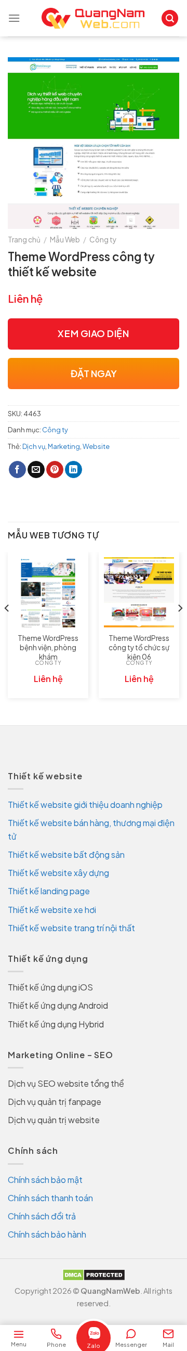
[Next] (180, 629)
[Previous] (7, 629)
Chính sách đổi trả (42, 1216)
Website (96, 446)
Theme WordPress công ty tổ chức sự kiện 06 (139, 647)
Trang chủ (24, 239)
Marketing (64, 446)
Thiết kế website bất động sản (66, 854)
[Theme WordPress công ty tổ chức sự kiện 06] (139, 592)
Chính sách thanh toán (50, 1197)
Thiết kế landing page (49, 890)
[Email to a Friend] (36, 470)
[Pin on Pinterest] (54, 470)
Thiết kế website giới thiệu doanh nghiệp (85, 804)
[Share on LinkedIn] (73, 470)
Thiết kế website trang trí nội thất (71, 927)
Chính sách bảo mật (45, 1179)
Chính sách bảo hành (47, 1234)
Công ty (102, 239)
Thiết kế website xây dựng (58, 872)
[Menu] (14, 18)
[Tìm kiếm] (170, 18)
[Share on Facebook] (17, 470)
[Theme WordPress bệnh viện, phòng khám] (48, 592)
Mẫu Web (65, 239)
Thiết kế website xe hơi (52, 909)
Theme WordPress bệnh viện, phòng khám (48, 647)
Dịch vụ (33, 446)
